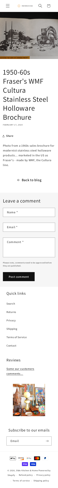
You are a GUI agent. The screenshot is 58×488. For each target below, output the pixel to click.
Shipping (11, 329)
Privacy (11, 320)
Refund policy (26, 475)
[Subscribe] (47, 441)
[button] (8, 6)
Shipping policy (41, 480)
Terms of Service (16, 337)
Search (10, 303)
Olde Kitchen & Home (27, 470)
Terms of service (21, 480)
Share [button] (9, 136)
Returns (11, 312)
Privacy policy (43, 475)
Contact (11, 345)
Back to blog (32, 180)
